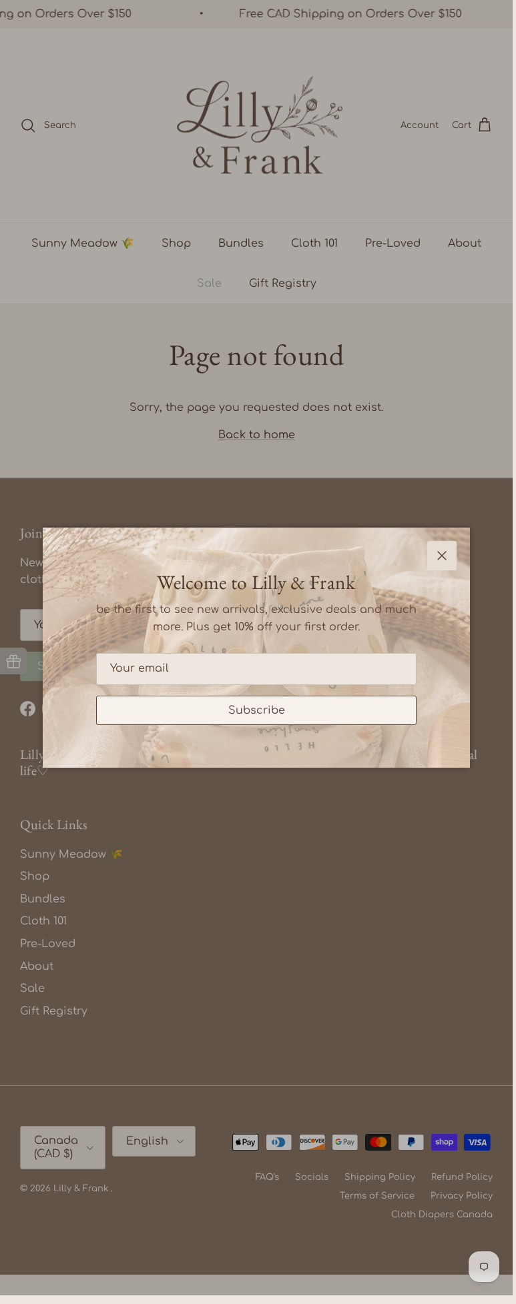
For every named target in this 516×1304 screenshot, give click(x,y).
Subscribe (256, 710)
